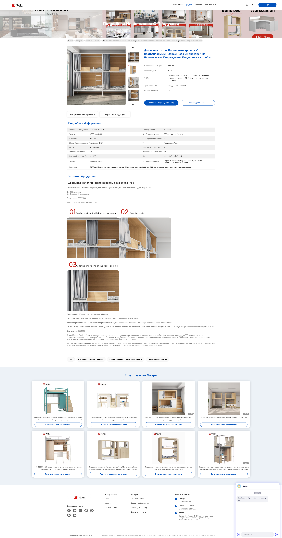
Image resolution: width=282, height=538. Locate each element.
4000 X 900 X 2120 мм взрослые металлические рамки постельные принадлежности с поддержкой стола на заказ (58, 468)
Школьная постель (93, 41)
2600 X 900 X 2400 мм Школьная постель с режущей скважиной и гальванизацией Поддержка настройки (168, 419)
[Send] (276, 534)
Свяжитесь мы (210, 5)
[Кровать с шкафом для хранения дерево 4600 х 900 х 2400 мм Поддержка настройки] (224, 398)
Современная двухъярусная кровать (125, 359)
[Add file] (238, 534)
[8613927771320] (92, 510)
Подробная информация (82, 114)
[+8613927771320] (75, 515)
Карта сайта (87, 535)
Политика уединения (74, 535)
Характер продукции (115, 114)
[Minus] (276, 486)
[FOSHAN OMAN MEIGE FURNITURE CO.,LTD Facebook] (69, 510)
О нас (180, 5)
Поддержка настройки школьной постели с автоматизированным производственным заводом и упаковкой (168, 468)
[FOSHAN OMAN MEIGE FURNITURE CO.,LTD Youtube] (80, 510)
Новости (198, 5)
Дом (175, 5)
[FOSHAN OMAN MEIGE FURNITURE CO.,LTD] (18, 5)
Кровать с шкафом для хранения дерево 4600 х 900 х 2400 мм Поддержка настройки (224, 419)
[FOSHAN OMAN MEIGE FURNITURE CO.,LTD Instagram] (75, 510)
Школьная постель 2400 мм (90, 359)
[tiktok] (86, 510)
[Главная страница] (79, 499)
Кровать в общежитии (157, 359)
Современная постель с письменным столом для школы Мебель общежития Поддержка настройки (113, 419)
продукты (189, 5)
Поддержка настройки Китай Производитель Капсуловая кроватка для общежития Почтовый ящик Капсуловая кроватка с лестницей (58, 419)
